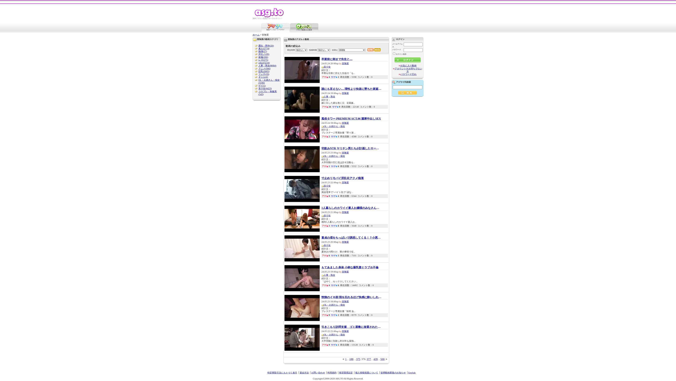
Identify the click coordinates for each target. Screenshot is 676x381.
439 (376, 359)
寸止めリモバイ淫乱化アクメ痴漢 (342, 178)
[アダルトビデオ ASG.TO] (269, 16)
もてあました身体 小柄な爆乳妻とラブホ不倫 (349, 267)
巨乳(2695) (263, 71)
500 (382, 359)
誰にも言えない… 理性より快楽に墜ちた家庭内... (351, 89)
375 (358, 359)
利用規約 (332, 372)
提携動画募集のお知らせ (393, 372)
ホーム (256, 34)
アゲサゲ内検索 (403, 82)
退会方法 (304, 372)
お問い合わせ (318, 372)
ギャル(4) (263, 77)
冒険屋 (345, 63)
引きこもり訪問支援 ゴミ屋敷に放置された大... (351, 327)
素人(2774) (263, 48)
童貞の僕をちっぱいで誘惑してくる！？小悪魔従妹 (351, 237)
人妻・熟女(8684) (267, 65)
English (412, 372)
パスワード (396, 50)
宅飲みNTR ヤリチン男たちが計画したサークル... (351, 148)
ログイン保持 (401, 54)
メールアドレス (397, 45)
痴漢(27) (262, 51)
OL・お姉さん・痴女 (334, 126)
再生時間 (291, 50)
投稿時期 (313, 50)
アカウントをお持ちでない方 (408, 70)
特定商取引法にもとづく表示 (282, 372)
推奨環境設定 (346, 372)
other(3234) (264, 62)
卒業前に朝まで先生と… (336, 59)
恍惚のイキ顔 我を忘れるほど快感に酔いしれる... (351, 297)
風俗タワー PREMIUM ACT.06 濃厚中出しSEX (351, 118)
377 (369, 359)
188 (351, 359)
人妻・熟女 (329, 96)
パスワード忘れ (408, 74)
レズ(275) (263, 60)
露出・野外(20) (266, 45)
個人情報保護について (366, 372)
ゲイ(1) (262, 85)
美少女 (327, 66)
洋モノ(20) (263, 54)
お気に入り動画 (408, 65)
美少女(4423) (265, 88)
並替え (335, 50)
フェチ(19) (263, 74)
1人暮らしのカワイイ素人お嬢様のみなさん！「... (351, 208)
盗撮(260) (263, 57)
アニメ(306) (264, 68)
